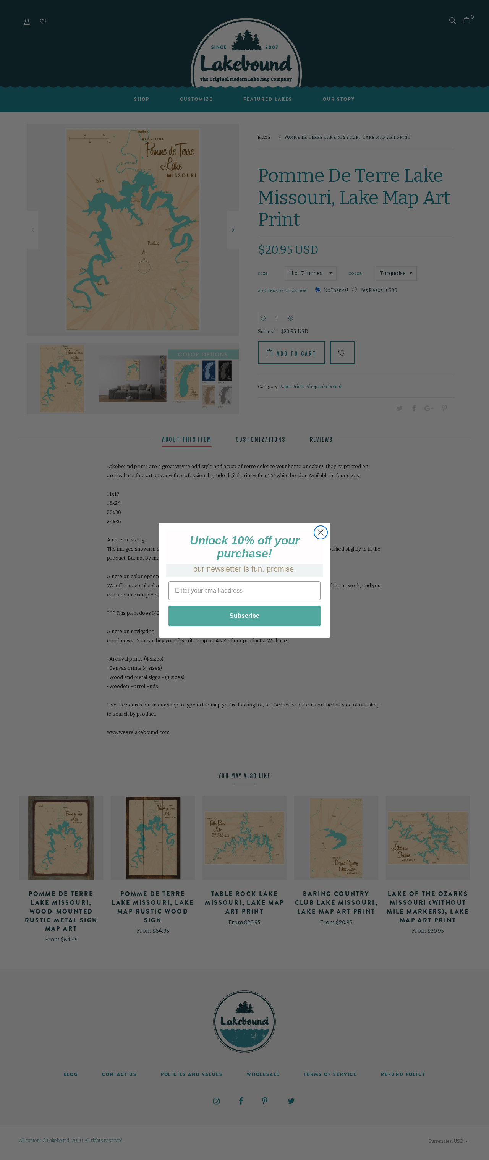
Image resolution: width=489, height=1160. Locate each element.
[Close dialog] (320, 532)
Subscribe (244, 615)
